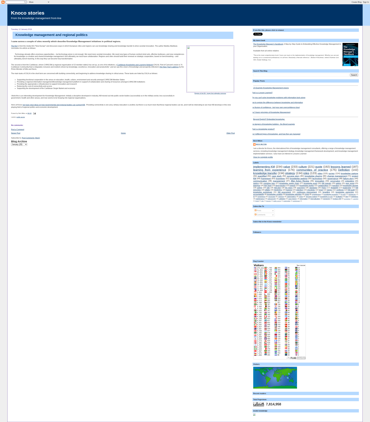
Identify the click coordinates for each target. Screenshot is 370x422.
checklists (311, 190)
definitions (354, 196)
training (289, 190)
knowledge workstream (262, 192)
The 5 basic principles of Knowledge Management (270, 112)
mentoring (326, 199)
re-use (343, 194)
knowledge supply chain (289, 183)
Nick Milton (261, 144)
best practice (281, 185)
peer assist (350, 183)
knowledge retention (294, 194)
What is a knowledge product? (263, 129)
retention (299, 190)
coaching (355, 199)
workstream (296, 201)
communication (260, 181)
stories (329, 190)
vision (301, 196)
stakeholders (291, 196)
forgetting (326, 192)
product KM (337, 199)
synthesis (340, 190)
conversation (335, 181)
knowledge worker (306, 185)
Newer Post (15, 133)
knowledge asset (310, 183)
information (304, 199)
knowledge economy (331, 194)
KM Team (268, 185)
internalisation (315, 199)
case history (292, 199)
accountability (258, 194)
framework (266, 178)
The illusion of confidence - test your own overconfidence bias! (275, 107)
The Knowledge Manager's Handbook (268, 44)
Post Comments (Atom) (31, 138)
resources (352, 194)
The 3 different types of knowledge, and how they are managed (275, 134)
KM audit (351, 190)
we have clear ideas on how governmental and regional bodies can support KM (54, 105)
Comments (260, 215)
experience (261, 196)
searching (301, 188)
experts (292, 185)
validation (282, 199)
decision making (311, 196)
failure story (348, 178)
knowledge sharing (313, 176)
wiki (268, 188)
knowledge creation (275, 194)
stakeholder (286, 201)
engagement (316, 194)
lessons (268, 201)
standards (313, 188)
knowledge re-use (326, 196)
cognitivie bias (269, 183)
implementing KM (264, 166)
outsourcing (272, 199)
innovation (319, 181)
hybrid (257, 201)
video (320, 173)
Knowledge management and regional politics (51, 35)
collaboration (323, 185)
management (279, 181)
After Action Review (300, 181)
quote (318, 166)
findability (334, 188)
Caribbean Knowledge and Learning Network (135, 65)
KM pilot (277, 188)
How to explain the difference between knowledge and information (277, 102)
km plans (288, 188)
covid (307, 194)
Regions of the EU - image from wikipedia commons (210, 93)
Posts (258, 210)
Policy (324, 188)
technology (317, 178)
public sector (20, 117)
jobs (262, 201)
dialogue (256, 185)
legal (321, 190)
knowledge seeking (298, 178)
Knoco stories (27, 13)
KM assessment (284, 192)
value (286, 166)
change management (337, 176)
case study (277, 176)
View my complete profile (263, 157)
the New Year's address (169, 67)
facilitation (339, 196)
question (335, 185)
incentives (280, 178)
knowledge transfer (265, 173)
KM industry (326, 183)
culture (302, 166)
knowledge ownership (345, 192)
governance (332, 178)
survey (332, 173)
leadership (347, 188)
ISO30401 (278, 190)
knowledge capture (349, 173)
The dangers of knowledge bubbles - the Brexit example (273, 124)
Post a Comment (17, 129)
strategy (290, 173)
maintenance (260, 199)
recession (271, 196)
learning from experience (269, 169)
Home (123, 133)
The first (14, 46)
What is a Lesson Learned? (262, 93)
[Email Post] (34, 113)
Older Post (230, 133)
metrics (256, 183)
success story (293, 176)
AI (254, 196)
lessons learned (341, 166)
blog (346, 196)
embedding (349, 181)
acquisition (347, 199)
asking (338, 183)
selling (259, 188)
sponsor (281, 196)
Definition (344, 169)
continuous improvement (307, 192)
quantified (262, 176)
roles (306, 173)
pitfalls (267, 190)
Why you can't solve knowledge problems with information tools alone (278, 97)
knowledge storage (350, 185)
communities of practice (312, 169)
